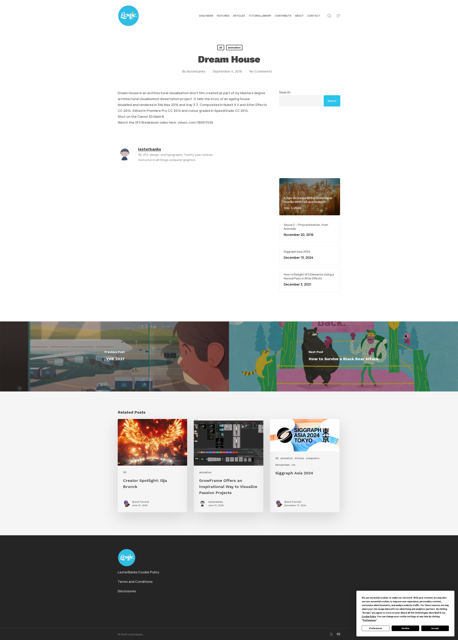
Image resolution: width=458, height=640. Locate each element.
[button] (338, 16)
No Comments (260, 71)
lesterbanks (196, 71)
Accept (435, 628)
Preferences (375, 628)
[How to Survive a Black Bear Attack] (343, 356)
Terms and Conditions (135, 581)
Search (284, 92)
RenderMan (282, 465)
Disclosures (127, 591)
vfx (293, 465)
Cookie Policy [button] (369, 616)
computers (312, 458)
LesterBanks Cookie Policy (138, 572)
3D (220, 47)
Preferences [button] (369, 620)
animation (234, 47)
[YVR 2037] (114, 356)
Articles (299, 458)
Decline (405, 628)
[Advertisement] (309, 142)
